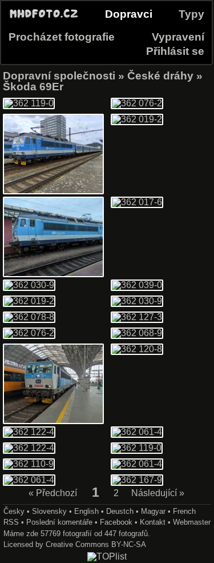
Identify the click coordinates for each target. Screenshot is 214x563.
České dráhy (160, 76)
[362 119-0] (29, 103)
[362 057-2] (53, 274)
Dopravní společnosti (59, 76)
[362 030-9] (29, 285)
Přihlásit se (175, 51)
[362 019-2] (137, 119)
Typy (191, 14)
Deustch (120, 511)
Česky (14, 511)
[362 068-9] (137, 333)
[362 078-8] (29, 317)
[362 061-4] (137, 432)
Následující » (157, 493)
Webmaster (192, 522)
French (184, 511)
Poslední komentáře (59, 522)
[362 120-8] (137, 349)
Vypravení (178, 37)
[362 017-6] (53, 191)
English (86, 511)
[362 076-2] (137, 103)
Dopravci (128, 14)
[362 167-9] (137, 480)
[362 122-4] (29, 432)
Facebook (116, 522)
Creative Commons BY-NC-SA (96, 544)
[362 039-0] (137, 285)
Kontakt (152, 522)
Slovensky (49, 511)
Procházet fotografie (62, 37)
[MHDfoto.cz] (44, 18)
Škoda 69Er (33, 87)
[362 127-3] (137, 317)
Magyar (153, 511)
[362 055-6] (53, 421)
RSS (11, 522)
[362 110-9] (29, 464)
